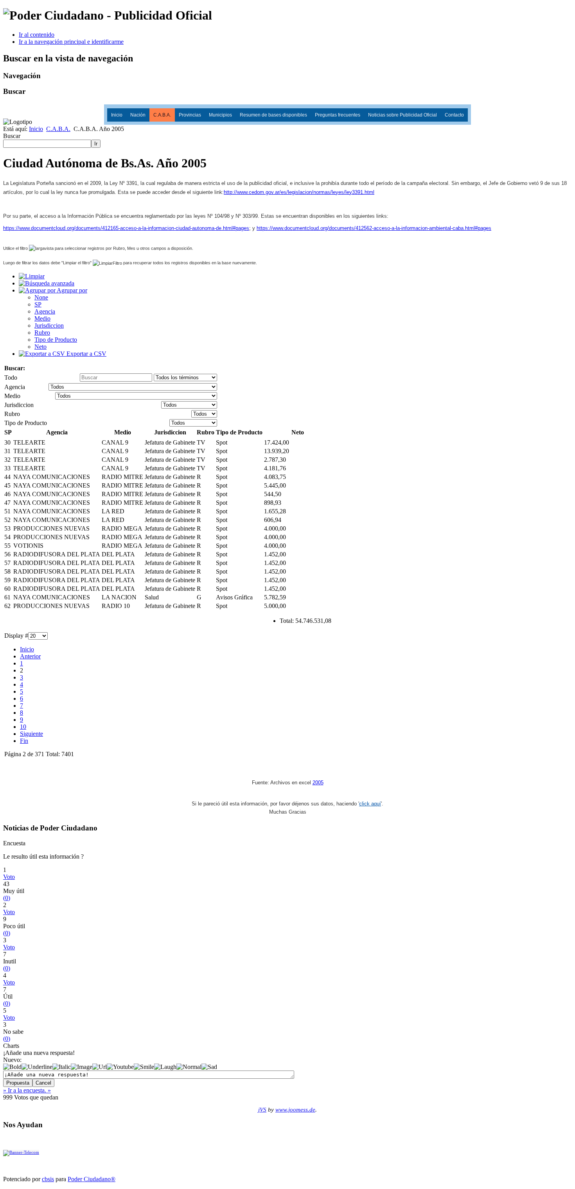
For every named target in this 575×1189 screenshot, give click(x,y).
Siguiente (31, 733)
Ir (95, 144)
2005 (318, 782)
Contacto (454, 115)
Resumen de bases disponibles (273, 115)
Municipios (220, 115)
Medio (42, 318)
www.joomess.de (295, 1110)
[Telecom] (21, 1152)
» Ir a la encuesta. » (27, 1090)
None (41, 297)
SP (37, 304)
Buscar (11, 136)
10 (23, 726)
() (6, 898)
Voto (9, 876)
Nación (138, 115)
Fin (24, 740)
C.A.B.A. (162, 115)
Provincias (190, 115)
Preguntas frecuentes (337, 115)
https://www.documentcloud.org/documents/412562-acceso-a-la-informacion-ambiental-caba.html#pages (374, 228)
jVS (262, 1110)
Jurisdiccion (49, 325)
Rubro (42, 332)
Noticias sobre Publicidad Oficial (402, 115)
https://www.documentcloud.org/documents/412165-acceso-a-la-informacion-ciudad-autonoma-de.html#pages (126, 228)
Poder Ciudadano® (91, 1179)
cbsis (48, 1179)
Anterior (30, 656)
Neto (40, 346)
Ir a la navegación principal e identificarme (71, 41)
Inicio (116, 115)
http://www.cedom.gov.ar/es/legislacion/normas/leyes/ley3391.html (299, 192)
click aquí (370, 804)
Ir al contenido (36, 34)
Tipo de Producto (55, 339)
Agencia (44, 311)
